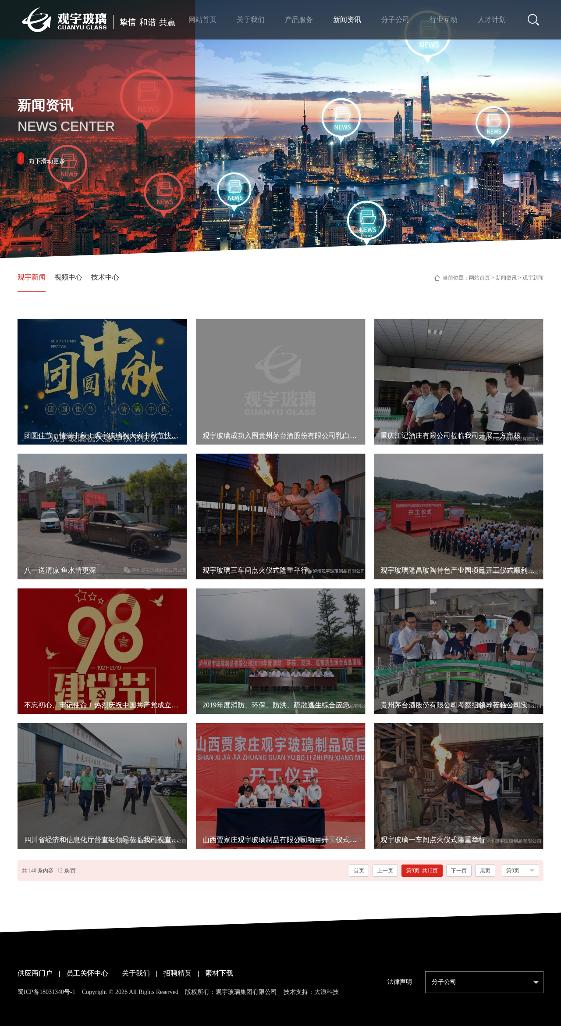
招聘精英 (177, 973)
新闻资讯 (506, 278)
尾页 (485, 871)
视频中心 (68, 277)
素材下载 (219, 973)
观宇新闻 (32, 277)
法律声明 (399, 982)
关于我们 (136, 973)
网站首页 (479, 278)
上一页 (385, 871)
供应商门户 (35, 973)
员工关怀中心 (87, 973)
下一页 (459, 871)
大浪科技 (326, 992)
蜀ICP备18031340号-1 (46, 992)
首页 (359, 871)
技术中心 (105, 277)
